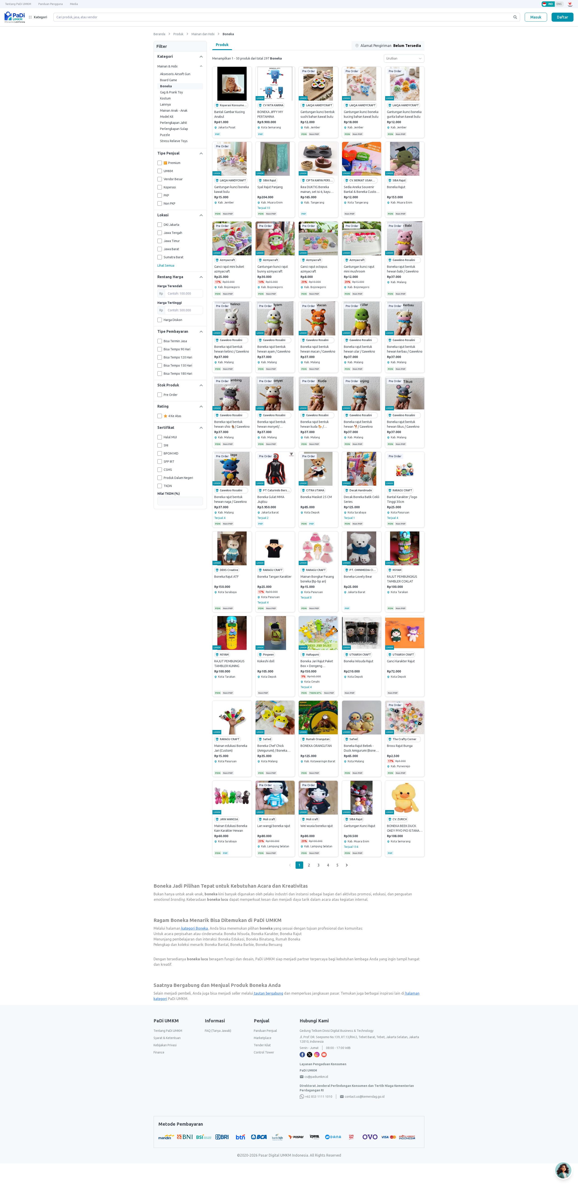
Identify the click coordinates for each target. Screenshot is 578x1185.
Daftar (562, 17)
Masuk (535, 17)
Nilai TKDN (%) (168, 493)
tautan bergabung (268, 993)
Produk (222, 45)
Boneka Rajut (290, 934)
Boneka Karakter (264, 934)
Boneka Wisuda (236, 934)
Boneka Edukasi (230, 939)
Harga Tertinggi (169, 303)
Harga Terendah (169, 286)
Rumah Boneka (287, 939)
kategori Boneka (194, 928)
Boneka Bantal (216, 944)
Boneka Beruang (268, 944)
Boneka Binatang (259, 939)
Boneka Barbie (241, 944)
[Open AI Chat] (564, 1170)
